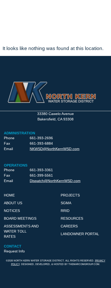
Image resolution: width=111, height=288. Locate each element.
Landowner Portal (80, 234)
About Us (13, 203)
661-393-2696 (41, 138)
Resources (72, 218)
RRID (65, 211)
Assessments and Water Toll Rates (21, 231)
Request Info (14, 251)
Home (9, 195)
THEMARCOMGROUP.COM (83, 264)
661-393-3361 (41, 170)
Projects (70, 195)
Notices (12, 211)
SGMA (66, 203)
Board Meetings (20, 218)
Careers (69, 226)
